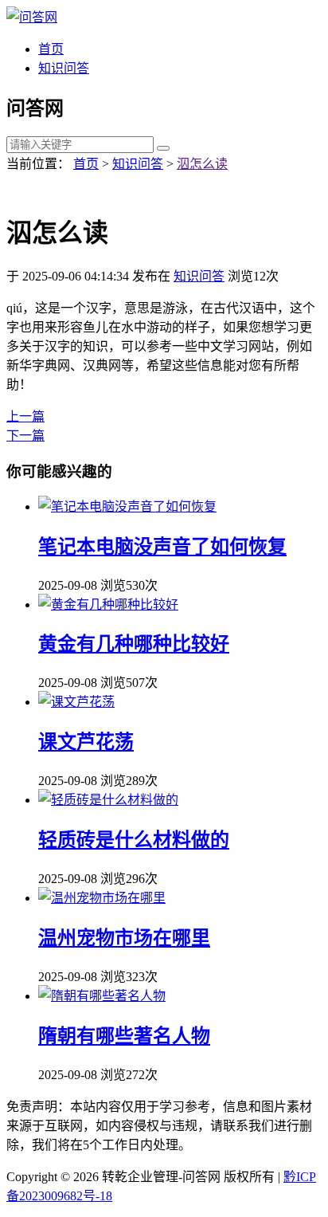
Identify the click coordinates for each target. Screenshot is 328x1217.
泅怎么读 (202, 164)
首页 (51, 49)
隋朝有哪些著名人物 (124, 1036)
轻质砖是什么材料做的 (133, 840)
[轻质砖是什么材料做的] (108, 800)
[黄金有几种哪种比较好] (108, 604)
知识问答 (63, 68)
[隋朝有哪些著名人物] (102, 996)
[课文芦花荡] (76, 702)
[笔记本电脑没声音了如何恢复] (127, 506)
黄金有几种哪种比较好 (133, 644)
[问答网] (31, 17)
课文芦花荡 (86, 742)
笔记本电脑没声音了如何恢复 (162, 546)
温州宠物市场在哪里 (124, 938)
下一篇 (25, 435)
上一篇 (25, 416)
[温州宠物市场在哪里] (102, 898)
